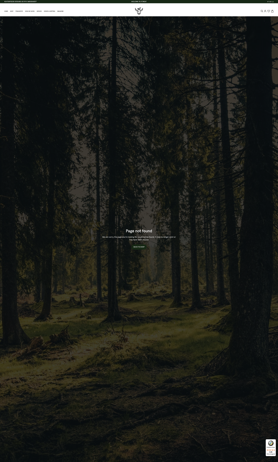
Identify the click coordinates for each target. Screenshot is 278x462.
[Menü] (274, 440)
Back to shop (139, 247)
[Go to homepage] (139, 11)
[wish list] (269, 11)
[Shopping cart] (272, 11)
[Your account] (265, 11)
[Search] (262, 11)
